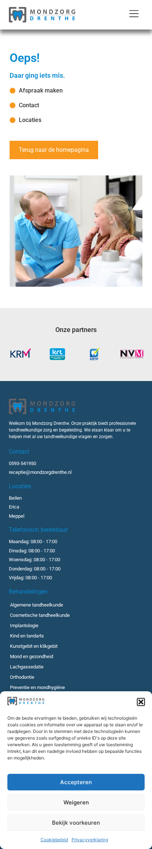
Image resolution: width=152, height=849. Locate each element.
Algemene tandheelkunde (36, 605)
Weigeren (76, 802)
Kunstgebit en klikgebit (34, 646)
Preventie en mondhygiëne (37, 687)
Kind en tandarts (27, 636)
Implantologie (24, 625)
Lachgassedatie (27, 667)
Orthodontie (22, 677)
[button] (141, 702)
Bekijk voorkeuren (76, 822)
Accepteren (76, 782)
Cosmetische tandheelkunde (40, 615)
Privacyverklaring (90, 839)
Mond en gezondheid (31, 656)
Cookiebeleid (54, 839)
